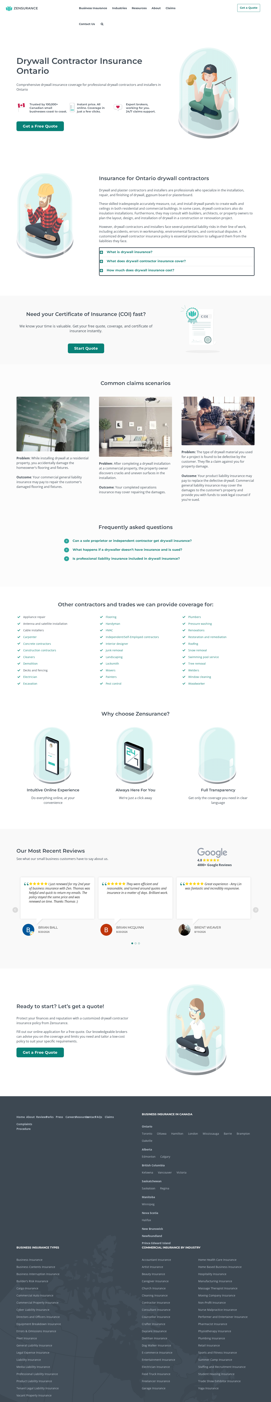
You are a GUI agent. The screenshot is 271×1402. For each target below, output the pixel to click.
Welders (193, 670)
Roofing (193, 644)
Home (20, 1117)
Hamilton (177, 1133)
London (193, 1133)
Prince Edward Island (156, 1243)
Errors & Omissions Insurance (36, 1331)
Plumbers (194, 617)
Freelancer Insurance (156, 1381)
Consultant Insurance (156, 1310)
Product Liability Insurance (34, 1381)
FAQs (98, 1117)
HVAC (109, 630)
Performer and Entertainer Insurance (223, 1317)
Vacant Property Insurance (34, 1395)
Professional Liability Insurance (37, 1374)
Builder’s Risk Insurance (32, 1281)
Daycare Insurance (154, 1331)
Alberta (147, 1149)
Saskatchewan (151, 1181)
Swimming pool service (203, 657)
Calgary (165, 1156)
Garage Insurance (153, 1388)
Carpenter (30, 637)
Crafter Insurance (153, 1324)
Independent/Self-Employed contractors (132, 637)
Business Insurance (29, 1260)
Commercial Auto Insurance (34, 1295)
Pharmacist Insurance (212, 1324)
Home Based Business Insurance (220, 1267)
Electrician (30, 677)
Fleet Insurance (26, 1338)
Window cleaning (199, 677)
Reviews (40, 1117)
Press (59, 1117)
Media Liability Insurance (33, 1367)
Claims (109, 1117)
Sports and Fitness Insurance (217, 1352)
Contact (89, 1117)
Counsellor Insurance (156, 1317)
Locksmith (112, 663)
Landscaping (114, 657)
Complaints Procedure (23, 1126)
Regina (164, 1188)
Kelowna (147, 1172)
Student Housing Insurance (216, 1374)
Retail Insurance (209, 1345)
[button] (102, 24)
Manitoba (148, 1197)
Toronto (147, 1133)
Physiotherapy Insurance (214, 1331)
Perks (50, 1117)
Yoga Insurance (208, 1388)
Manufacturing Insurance (215, 1281)
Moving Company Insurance (216, 1295)
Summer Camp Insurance (215, 1360)
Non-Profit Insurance (212, 1302)
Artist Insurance (152, 1267)
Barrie (228, 1133)
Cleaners (29, 657)
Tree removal (197, 663)
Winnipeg (148, 1204)
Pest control (113, 683)
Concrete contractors (37, 644)
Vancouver (165, 1172)
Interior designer (117, 644)
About (30, 1117)
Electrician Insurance (156, 1367)
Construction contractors (39, 650)
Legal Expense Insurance (32, 1352)
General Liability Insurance (34, 1345)
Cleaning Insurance (155, 1295)
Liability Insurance (28, 1360)
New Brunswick (152, 1229)
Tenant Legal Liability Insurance (37, 1388)
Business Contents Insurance (35, 1267)
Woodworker (196, 683)
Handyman (113, 624)
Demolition (30, 663)
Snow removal (197, 650)
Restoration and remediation (207, 637)
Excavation (30, 683)
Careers (69, 1117)
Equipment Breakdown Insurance (38, 1324)
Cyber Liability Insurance (32, 1310)
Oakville (147, 1141)
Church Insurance (154, 1288)
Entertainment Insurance (158, 1360)
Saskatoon (148, 1188)
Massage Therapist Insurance (217, 1288)
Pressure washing (200, 624)
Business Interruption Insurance (38, 1274)
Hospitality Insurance (212, 1274)
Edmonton (149, 1156)
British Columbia (153, 1165)
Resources (79, 1117)
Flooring (111, 617)
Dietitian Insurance (154, 1338)
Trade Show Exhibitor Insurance (219, 1381)
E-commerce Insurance (157, 1352)
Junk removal (114, 650)
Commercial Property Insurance (37, 1302)
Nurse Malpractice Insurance (217, 1310)
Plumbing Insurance (211, 1338)
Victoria (181, 1172)
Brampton (243, 1133)
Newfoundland (152, 1236)
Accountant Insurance (156, 1260)
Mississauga (211, 1133)
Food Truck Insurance (156, 1374)
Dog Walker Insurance (156, 1345)
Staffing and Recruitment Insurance (222, 1367)
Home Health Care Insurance (217, 1260)
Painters (111, 677)
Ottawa (161, 1133)
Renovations (196, 630)
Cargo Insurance (27, 1288)
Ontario (147, 1126)
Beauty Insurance (153, 1274)
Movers (110, 670)
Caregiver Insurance (155, 1281)
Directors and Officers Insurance (38, 1317)
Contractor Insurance (156, 1302)
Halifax (146, 1220)
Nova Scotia (150, 1213)
